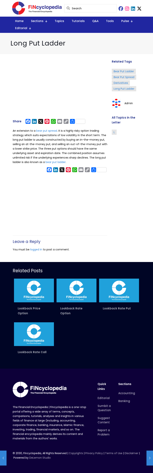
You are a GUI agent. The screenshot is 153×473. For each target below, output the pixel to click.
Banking (124, 401)
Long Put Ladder (124, 89)
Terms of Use (113, 453)
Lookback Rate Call (32, 352)
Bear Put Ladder (124, 71)
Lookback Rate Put (117, 308)
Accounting (126, 393)
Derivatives (121, 83)
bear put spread (46, 131)
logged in (36, 249)
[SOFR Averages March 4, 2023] (3, 458)
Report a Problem (104, 432)
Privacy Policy (94, 453)
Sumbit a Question (104, 408)
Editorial (104, 398)
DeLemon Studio (40, 458)
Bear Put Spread (124, 77)
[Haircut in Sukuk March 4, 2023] (149, 458)
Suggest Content (104, 420)
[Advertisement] (60, 88)
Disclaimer (131, 453)
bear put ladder (56, 162)
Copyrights (76, 453)
